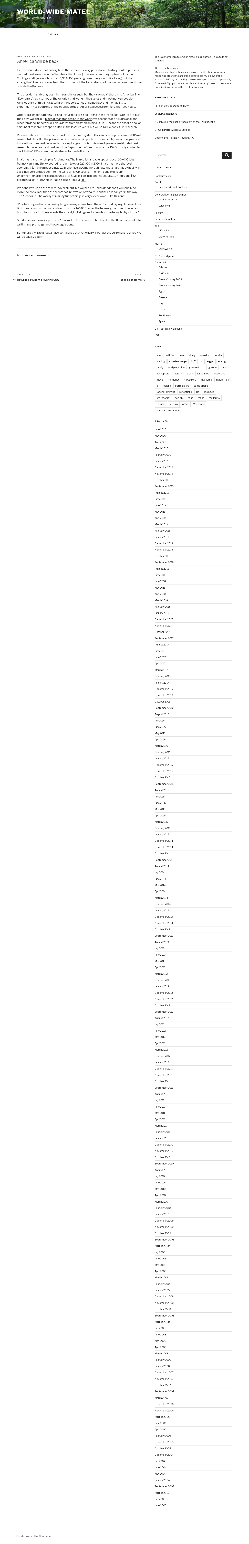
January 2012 (162, 1062)
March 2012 (161, 1049)
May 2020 (160, 435)
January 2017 (162, 682)
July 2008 (160, 1328)
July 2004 (160, 1461)
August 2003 (162, 1492)
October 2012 (162, 1005)
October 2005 (163, 1448)
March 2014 (161, 897)
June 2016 (160, 726)
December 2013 (164, 916)
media (160, 379)
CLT (193, 361)
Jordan (162, 309)
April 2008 (160, 1347)
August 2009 (162, 1245)
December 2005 (164, 1442)
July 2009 (160, 1252)
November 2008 (164, 1302)
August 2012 (162, 1018)
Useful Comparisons (166, 113)
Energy (159, 212)
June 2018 (160, 581)
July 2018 (160, 575)
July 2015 (160, 796)
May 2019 (160, 511)
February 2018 (163, 606)
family (160, 367)
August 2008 (162, 1321)
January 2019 (162, 537)
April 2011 (160, 1119)
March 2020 (161, 448)
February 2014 (163, 904)
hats (223, 367)
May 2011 (160, 1112)
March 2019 (161, 524)
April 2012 (160, 1043)
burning (161, 361)
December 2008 (164, 1296)
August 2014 (162, 866)
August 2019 (162, 492)
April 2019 (160, 517)
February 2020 (163, 454)
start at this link (38, 102)
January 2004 (162, 1480)
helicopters (163, 373)
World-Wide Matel (54, 12)
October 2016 (162, 701)
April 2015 (160, 815)
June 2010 (160, 1182)
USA (157, 335)
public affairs (201, 385)
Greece (163, 297)
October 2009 (163, 1233)
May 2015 (160, 809)
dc (201, 361)
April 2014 (160, 891)
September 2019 (164, 486)
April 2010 (160, 1195)
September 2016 (164, 707)
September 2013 (164, 935)
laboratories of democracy (85, 102)
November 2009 (164, 1226)
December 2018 (164, 543)
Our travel (160, 262)
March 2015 (161, 821)
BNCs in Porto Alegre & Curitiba (172, 129)
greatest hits (196, 367)
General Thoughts (36, 255)
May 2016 (160, 733)
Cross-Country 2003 (170, 279)
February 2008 (163, 1359)
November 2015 (164, 771)
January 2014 (162, 910)
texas (201, 397)
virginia (174, 404)
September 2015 (164, 783)
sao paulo (209, 391)
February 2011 (162, 1131)
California (164, 273)
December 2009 (164, 1220)
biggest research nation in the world (68, 119)
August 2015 (162, 790)
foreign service (176, 367)
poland (167, 385)
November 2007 (164, 1378)
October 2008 (163, 1309)
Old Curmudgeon (164, 256)
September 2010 (164, 1163)
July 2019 (160, 499)
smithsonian (163, 397)
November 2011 (163, 1075)
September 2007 (164, 1391)
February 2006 (163, 1435)
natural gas (222, 379)
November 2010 (164, 1150)
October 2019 (162, 480)
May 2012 (160, 1036)
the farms (214, 397)
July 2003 (160, 1499)
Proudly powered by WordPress (33, 1536)
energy (222, 361)
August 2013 (162, 942)
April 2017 (160, 663)
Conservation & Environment (171, 194)
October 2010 (162, 1157)
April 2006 (160, 1429)
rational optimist (166, 391)
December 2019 (164, 467)
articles (170, 355)
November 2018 (164, 549)
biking (192, 355)
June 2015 (160, 802)
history (178, 373)
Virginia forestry (168, 199)
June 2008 (161, 1334)
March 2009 (162, 1277)
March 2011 (161, 1125)
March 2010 (161, 1201)
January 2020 (162, 461)
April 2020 (160, 442)
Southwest (165, 315)
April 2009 (160, 1271)
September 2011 (164, 1087)
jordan (189, 373)
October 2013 (162, 929)
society (179, 397)
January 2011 (162, 1138)
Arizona (163, 267)
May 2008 (160, 1340)
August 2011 (162, 1094)
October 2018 (162, 556)
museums (206, 379)
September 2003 (164, 1486)
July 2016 (160, 720)
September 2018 (164, 562)
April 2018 (160, 593)
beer (181, 355)
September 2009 (164, 1239)
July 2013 (159, 948)
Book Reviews (163, 176)
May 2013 (160, 961)
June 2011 (160, 1106)
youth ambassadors (168, 410)
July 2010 (160, 1176)
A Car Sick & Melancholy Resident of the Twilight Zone (185, 121)
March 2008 (162, 1353)
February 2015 (163, 828)
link (83, 179)
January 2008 (162, 1366)
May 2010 (160, 1188)
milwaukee (190, 379)
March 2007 (161, 1397)
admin (47, 56)
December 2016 (164, 688)
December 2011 (163, 1068)
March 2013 (161, 973)
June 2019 (160, 505)
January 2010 (162, 1214)
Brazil (158, 182)
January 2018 (162, 612)
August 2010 (162, 1170)
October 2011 (162, 1081)
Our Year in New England (168, 328)
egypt (210, 361)
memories (174, 379)
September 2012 (164, 1011)
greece (212, 367)
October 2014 (162, 853)
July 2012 (159, 1024)
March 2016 (161, 745)
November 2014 (164, 847)
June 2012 (160, 1030)
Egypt (162, 291)
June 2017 (160, 657)
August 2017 (162, 644)
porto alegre (182, 385)
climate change (178, 361)
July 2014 (160, 872)
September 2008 (164, 1315)
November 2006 (164, 1410)
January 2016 (162, 758)
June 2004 (161, 1467)
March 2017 (161, 669)
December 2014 (164, 840)
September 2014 (164, 859)
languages (203, 373)
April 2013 (160, 967)
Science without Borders (173, 187)
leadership (219, 373)
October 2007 (163, 1385)
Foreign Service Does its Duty (172, 105)
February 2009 (163, 1283)
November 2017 (164, 625)
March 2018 (161, 600)
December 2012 (164, 992)
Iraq (157, 225)
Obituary (53, 34)
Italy (161, 303)
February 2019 (163, 530)
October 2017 (162, 631)
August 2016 (162, 714)
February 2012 (162, 1056)
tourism (161, 404)
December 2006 (164, 1404)
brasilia (218, 355)
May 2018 (160, 587)
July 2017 (159, 651)
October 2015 (162, 777)
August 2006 (162, 1416)
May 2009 (160, 1265)
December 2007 (164, 1372)
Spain (162, 321)
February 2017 (162, 676)
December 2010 (164, 1144)
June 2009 (161, 1258)
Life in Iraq (164, 230)
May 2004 (160, 1473)
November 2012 (164, 999)
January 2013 (162, 986)
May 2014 (160, 885)
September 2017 (164, 638)
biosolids (205, 355)
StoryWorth (165, 248)
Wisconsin (165, 205)
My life (158, 243)
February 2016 (163, 752)
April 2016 (160, 739)
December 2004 (164, 1454)
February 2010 (163, 1207)
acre (159, 355)
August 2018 (162, 568)
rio (197, 391)
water (185, 404)
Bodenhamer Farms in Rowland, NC (174, 137)
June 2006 (161, 1423)
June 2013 (160, 954)
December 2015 (164, 764)
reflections (185, 391)
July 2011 (159, 1100)
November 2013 (164, 923)
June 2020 (160, 429)
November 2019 (164, 473)
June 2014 (160, 878)
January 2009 (162, 1290)
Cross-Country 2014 (170, 285)
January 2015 (162, 834)
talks (190, 397)
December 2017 (164, 619)
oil (158, 385)
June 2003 (160, 1505)
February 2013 (162, 980)
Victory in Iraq (166, 236)
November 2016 (164, 695)
